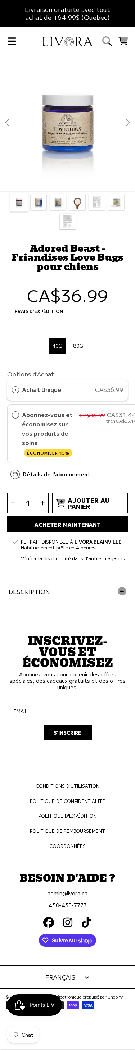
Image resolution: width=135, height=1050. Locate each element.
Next (127, 123)
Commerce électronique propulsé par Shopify (78, 997)
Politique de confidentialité (67, 801)
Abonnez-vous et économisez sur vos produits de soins (47, 432)
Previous (7, 123)
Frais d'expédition (39, 312)
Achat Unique (41, 389)
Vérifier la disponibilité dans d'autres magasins (73, 559)
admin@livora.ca (67, 893)
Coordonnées (67, 846)
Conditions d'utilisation (67, 786)
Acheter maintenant (68, 524)
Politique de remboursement (67, 831)
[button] (11, 41)
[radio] (15, 389)
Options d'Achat (30, 374)
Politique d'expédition (67, 816)
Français (60, 977)
